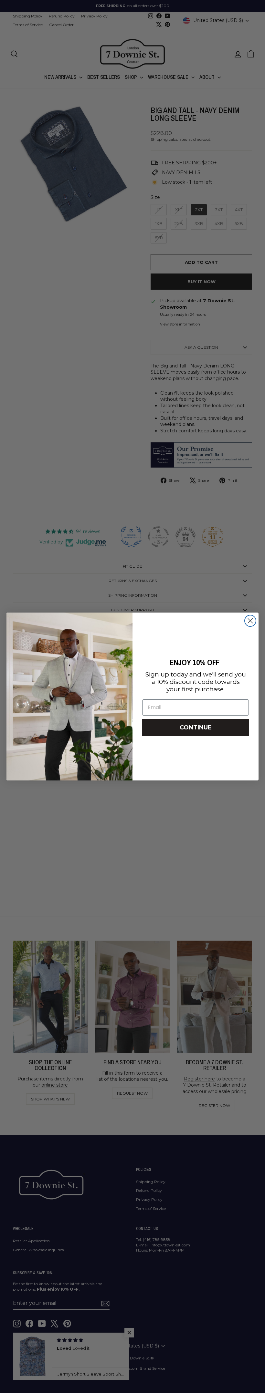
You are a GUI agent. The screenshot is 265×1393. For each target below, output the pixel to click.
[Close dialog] (250, 620)
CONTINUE (196, 727)
